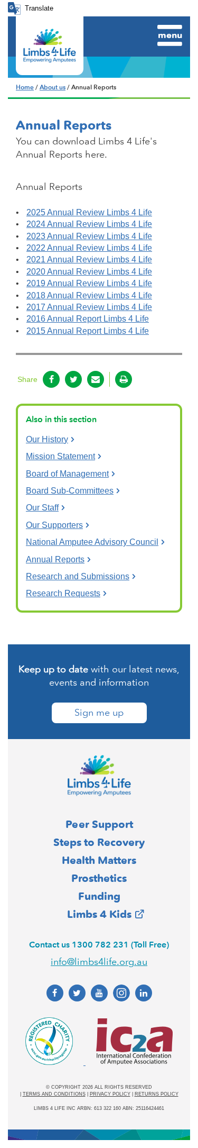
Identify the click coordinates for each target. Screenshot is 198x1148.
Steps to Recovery (99, 842)
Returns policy (156, 1094)
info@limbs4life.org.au (99, 962)
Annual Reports (55, 559)
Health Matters (99, 860)
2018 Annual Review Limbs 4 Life (89, 295)
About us (52, 87)
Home (25, 87)
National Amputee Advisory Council (92, 541)
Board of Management (67, 473)
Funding (99, 896)
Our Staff (42, 507)
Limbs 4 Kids (99, 914)
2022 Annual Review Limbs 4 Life (89, 247)
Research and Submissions (77, 576)
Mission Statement (60, 456)
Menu (170, 35)
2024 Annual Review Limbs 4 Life (89, 224)
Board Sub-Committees (70, 490)
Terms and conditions (54, 1094)
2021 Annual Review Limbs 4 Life (89, 259)
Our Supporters (54, 525)
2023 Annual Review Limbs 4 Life (89, 236)
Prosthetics (99, 878)
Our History (47, 439)
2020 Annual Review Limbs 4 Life (89, 271)
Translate (39, 8)
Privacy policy (110, 1094)
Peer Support (99, 824)
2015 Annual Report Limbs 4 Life (87, 330)
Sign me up (99, 712)
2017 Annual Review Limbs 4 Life (89, 307)
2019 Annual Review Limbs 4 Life (89, 283)
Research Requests (63, 593)
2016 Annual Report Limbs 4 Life (87, 318)
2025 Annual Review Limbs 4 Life (89, 212)
